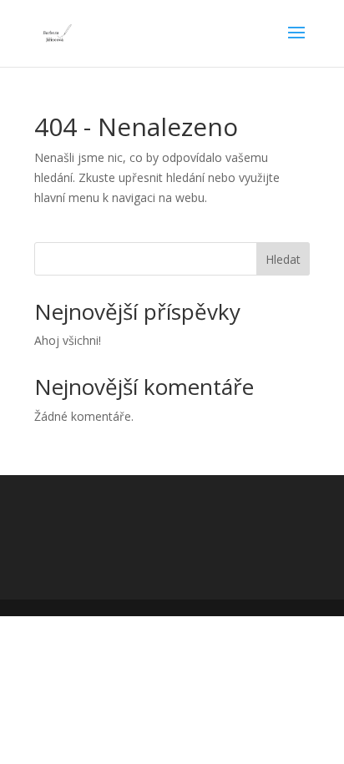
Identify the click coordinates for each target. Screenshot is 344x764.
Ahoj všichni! (67, 340)
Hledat (283, 259)
